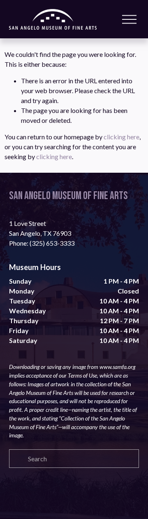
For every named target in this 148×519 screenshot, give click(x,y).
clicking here (121, 137)
